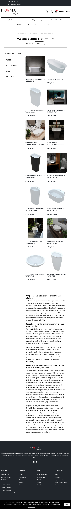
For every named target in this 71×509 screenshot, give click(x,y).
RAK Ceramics (11, 65)
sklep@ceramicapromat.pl (14, 4)
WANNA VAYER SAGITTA (55, 79)
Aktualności (22, 485)
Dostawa (57, 477)
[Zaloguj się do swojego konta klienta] (52, 12)
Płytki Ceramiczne (12, 20)
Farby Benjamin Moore (43, 485)
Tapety (30, 24)
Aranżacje (22, 480)
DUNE (8, 71)
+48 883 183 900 (6, 487)
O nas (21, 474)
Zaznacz (38, 43)
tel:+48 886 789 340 (12, 1)
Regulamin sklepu (60, 480)
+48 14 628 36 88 (6, 490)
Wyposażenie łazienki (13, 53)
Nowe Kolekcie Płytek (57, 20)
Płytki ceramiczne (42, 474)
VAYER (8, 60)
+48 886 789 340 (6, 485)
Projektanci (22, 477)
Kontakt (57, 485)
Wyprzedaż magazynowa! (40, 20)
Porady (21, 482)
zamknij (67, 504)
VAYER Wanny (21, 24)
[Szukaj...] (47, 12)
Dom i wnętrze (25, 20)
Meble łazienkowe (13, 77)
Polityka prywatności (61, 482)
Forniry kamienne (49, 24)
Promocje (38, 24)
